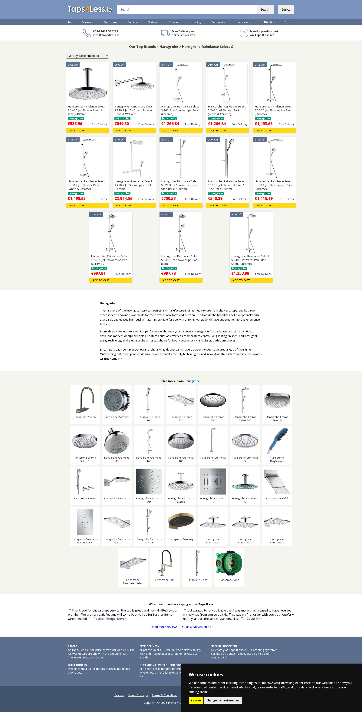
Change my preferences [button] (222, 700)
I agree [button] (196, 700)
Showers (87, 22)
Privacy (119, 695)
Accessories (245, 22)
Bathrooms (110, 22)
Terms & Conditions (164, 695)
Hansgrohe (192, 381)
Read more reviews (164, 627)
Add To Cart (77, 130)
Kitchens (153, 22)
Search (265, 9)
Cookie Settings (138, 695)
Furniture (133, 22)
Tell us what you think (195, 627)
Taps (71, 22)
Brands (289, 22)
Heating (196, 22)
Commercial (219, 22)
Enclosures (175, 22)
